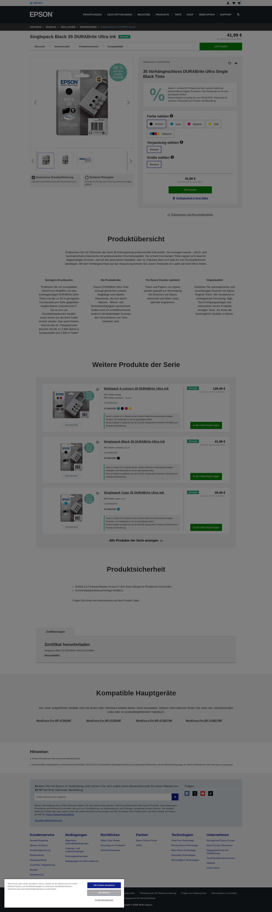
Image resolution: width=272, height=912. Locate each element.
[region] (64, 893)
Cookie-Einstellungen (104, 900)
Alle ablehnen (104, 893)
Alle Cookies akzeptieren (104, 885)
